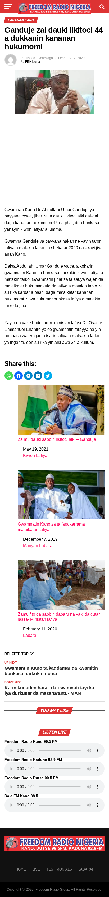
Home (21, 869)
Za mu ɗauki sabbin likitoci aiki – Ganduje (57, 439)
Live (36, 869)
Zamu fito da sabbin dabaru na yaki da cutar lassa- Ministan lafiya (59, 616)
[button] (8, 375)
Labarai (30, 635)
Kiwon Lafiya (35, 455)
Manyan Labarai (38, 545)
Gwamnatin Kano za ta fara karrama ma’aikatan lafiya (51, 526)
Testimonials (59, 869)
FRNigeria (32, 62)
